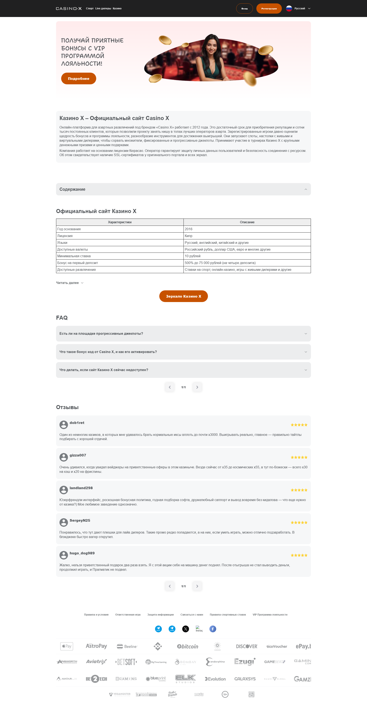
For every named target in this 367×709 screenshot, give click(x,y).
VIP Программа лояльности (270, 614)
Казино (117, 8)
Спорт (90, 8)
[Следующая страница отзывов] (197, 586)
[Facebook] (213, 629)
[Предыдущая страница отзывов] (169, 586)
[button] (298, 8)
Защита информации (160, 614)
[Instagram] (199, 629)
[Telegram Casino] (172, 629)
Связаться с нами (192, 614)
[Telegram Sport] (158, 629)
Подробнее (78, 78)
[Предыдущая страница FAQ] (169, 387)
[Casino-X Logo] (69, 8)
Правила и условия (96, 614)
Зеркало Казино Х (183, 296)
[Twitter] (185, 629)
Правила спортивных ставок (228, 614)
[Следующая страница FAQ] (197, 387)
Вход (244, 8)
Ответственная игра (128, 614)
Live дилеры (103, 8)
